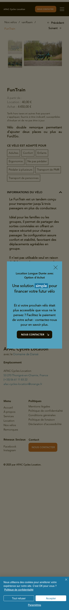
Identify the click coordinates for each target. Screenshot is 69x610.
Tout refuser (19, 598)
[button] (56, 267)
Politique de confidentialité (18, 589)
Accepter (51, 598)
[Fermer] (64, 581)
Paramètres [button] (34, 605)
